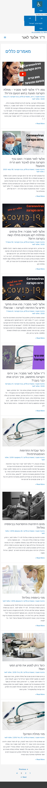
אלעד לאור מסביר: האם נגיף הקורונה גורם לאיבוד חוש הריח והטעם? (27, 162)
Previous (23, 769)
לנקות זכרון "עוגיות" (35, 23)
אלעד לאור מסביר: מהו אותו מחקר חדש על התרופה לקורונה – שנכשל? (24, 306)
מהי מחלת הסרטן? (34, 734)
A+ (30, 18)
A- (41, 18)
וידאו (32, 97)
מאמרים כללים (25, 97)
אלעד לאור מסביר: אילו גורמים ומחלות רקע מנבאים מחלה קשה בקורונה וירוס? (26, 235)
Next (23, 777)
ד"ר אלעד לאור (33, 37)
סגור (40, 10)
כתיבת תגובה (40, 97)
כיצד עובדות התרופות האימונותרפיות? (32, 452)
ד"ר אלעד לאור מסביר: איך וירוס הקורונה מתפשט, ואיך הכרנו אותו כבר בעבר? (25, 377)
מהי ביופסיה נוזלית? (33, 597)
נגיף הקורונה (14, 97)
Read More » (40, 123)
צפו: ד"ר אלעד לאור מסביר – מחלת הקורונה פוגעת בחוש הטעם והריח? (24, 91)
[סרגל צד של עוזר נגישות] (39, 4)
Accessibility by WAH (39, 32)
